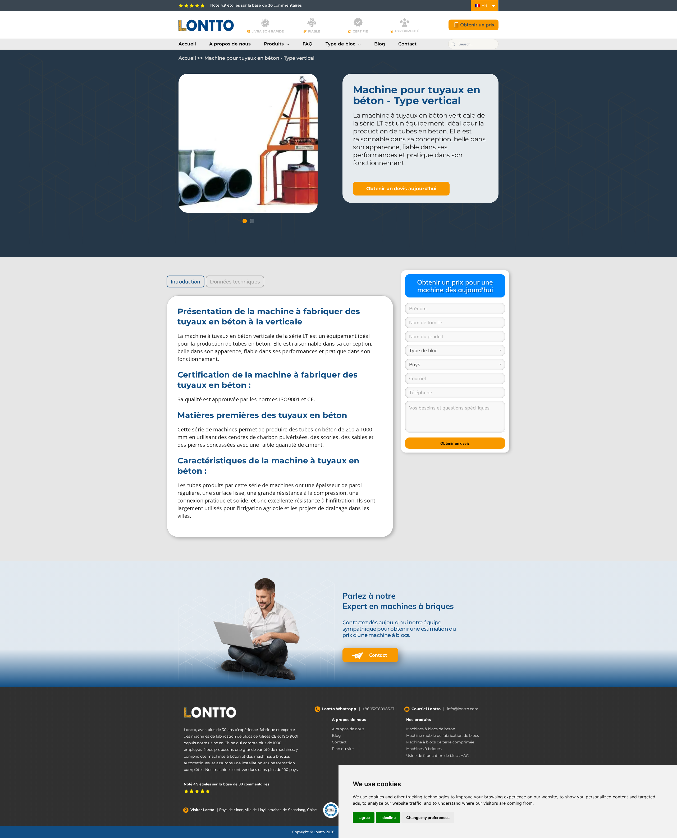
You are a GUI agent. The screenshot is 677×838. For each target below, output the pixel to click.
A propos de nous (349, 719)
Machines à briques (424, 748)
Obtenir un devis (455, 443)
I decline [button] (388, 817)
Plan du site (343, 748)
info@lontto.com (462, 708)
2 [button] (251, 221)
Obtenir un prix (477, 25)
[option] (248, 143)
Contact (377, 655)
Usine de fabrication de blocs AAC (437, 755)
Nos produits (418, 719)
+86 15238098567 (378, 708)
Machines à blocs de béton (430, 729)
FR (484, 5)
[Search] (453, 44)
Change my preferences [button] (428, 817)
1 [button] (244, 221)
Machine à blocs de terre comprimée (440, 742)
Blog (336, 735)
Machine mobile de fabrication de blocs (442, 735)
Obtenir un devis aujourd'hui (401, 189)
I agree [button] (364, 817)
